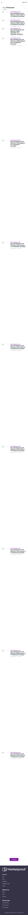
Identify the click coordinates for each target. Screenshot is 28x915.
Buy (3, 876)
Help (3, 894)
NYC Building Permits (15, 11)
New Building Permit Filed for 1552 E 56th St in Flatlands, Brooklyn (17, 15)
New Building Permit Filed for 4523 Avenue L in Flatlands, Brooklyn (17, 245)
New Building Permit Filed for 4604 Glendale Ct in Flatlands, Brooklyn (17, 32)
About (3, 892)
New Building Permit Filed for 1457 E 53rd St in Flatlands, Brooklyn (17, 347)
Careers (4, 896)
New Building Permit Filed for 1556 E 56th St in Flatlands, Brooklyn (17, 23)
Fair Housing (5, 907)
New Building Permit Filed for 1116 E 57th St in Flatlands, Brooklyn (17, 449)
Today (3, 886)
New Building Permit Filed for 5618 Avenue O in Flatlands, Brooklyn (18, 653)
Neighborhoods (6, 883)
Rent (3, 879)
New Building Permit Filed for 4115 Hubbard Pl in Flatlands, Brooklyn (17, 144)
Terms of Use (5, 905)
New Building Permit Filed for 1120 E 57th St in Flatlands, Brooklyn (17, 755)
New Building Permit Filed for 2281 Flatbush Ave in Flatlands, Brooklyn (17, 42)
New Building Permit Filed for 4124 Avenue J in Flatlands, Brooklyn (18, 551)
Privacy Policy (5, 902)
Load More (14, 859)
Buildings (4, 881)
